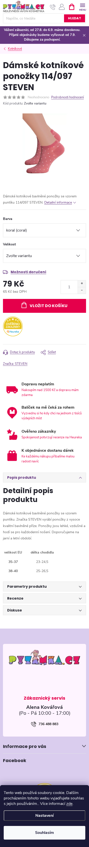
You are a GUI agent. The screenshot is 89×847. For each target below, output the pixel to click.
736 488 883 (48, 724)
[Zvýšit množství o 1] (82, 283)
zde (69, 803)
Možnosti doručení (28, 271)
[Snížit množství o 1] (82, 290)
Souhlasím (44, 832)
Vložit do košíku (48, 306)
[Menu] (82, 6)
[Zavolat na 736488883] (53, 7)
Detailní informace (58, 202)
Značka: (15, 364)
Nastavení (44, 815)
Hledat (74, 18)
